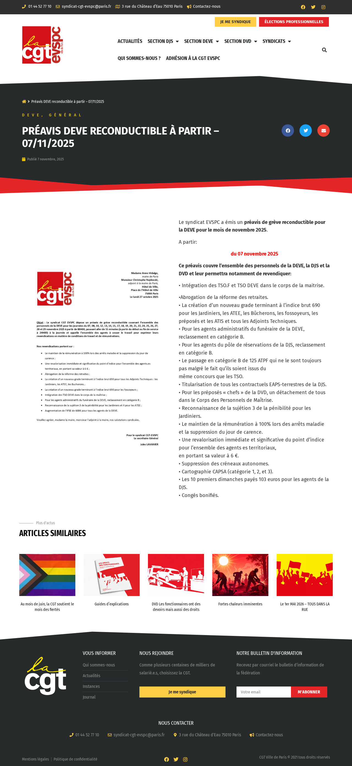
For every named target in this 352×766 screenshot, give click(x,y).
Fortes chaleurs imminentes (240, 604)
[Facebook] (303, 7)
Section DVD (237, 41)
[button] (324, 49)
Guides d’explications (112, 604)
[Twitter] (313, 7)
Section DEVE (198, 41)
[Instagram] (323, 7)
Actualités (130, 41)
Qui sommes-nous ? (139, 58)
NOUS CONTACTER (176, 723)
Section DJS (160, 41)
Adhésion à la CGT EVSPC (193, 58)
